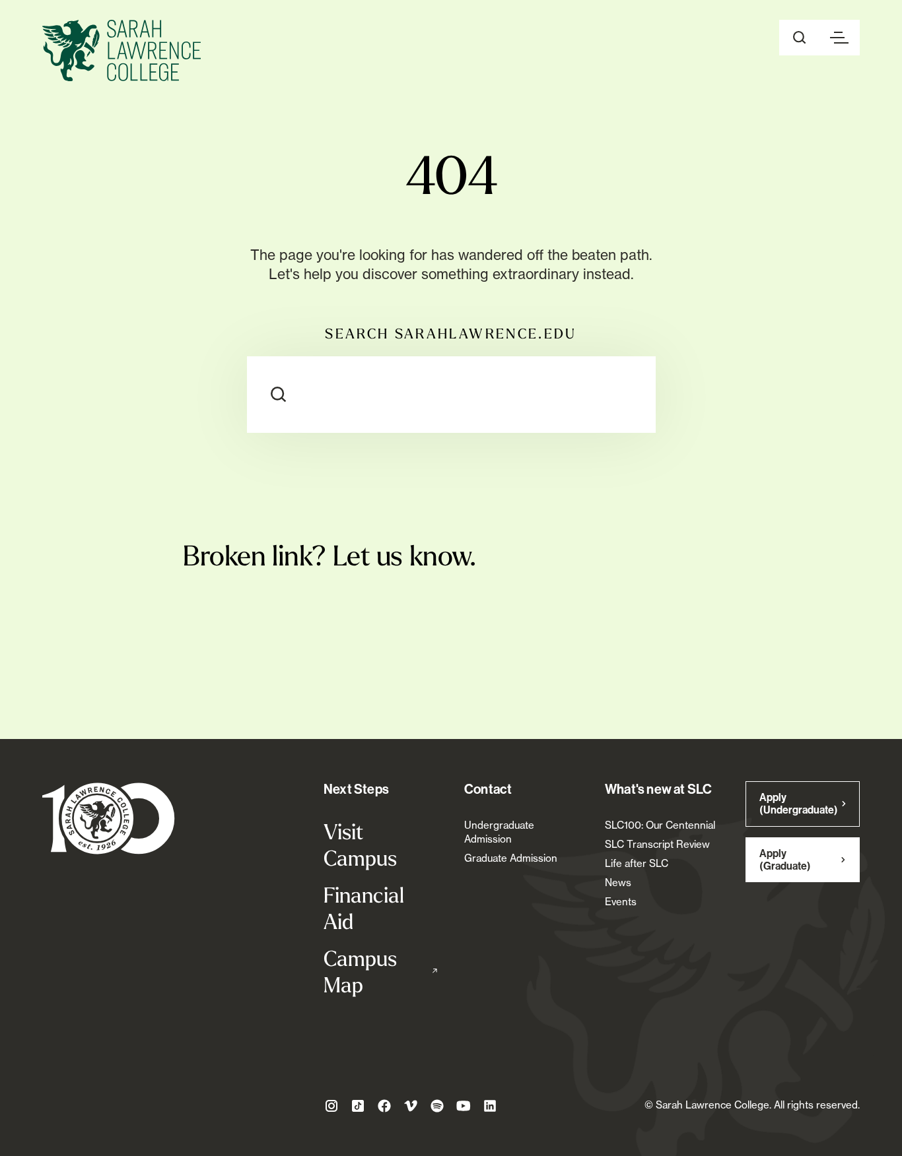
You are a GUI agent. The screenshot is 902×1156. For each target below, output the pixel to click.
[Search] (279, 394)
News (618, 882)
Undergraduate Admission (499, 832)
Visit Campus (360, 844)
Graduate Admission (510, 858)
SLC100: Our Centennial (660, 825)
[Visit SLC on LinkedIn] (490, 1106)
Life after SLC (636, 863)
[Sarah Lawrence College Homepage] (108, 817)
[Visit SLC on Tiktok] (358, 1106)
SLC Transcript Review (657, 844)
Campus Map (381, 971)
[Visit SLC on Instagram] (331, 1106)
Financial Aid (364, 908)
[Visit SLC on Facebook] (384, 1106)
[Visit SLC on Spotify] (437, 1106)
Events (621, 901)
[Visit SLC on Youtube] (463, 1106)
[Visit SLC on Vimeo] (411, 1106)
